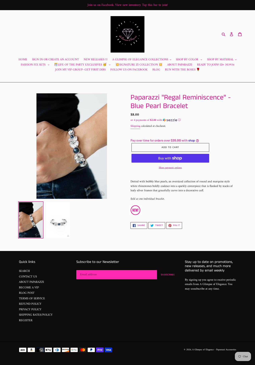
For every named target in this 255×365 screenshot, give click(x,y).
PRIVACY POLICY (30, 309)
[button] (155, 120)
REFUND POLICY (30, 304)
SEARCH (24, 271)
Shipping (135, 126)
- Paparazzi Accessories (225, 350)
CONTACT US (28, 276)
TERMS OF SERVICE (32, 298)
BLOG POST (26, 293)
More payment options (170, 168)
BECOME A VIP (29, 287)
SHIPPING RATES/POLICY (36, 315)
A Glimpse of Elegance (203, 350)
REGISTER (25, 320)
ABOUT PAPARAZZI (31, 282)
